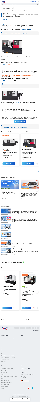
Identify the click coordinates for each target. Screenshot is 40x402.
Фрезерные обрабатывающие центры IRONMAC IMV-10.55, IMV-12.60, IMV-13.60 (29, 291)
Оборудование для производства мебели (9, 341)
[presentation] (3, 190)
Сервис (22, 338)
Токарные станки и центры (6, 347)
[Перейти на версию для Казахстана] (33, 388)
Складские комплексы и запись (7, 368)
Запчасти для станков (5, 359)
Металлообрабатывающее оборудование (9, 338)
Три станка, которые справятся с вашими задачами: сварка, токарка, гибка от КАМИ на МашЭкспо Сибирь (23, 218)
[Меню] (38, 1)
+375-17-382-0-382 (25, 368)
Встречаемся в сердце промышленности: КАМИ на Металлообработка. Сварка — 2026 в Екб (22, 210)
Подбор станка (33, 1)
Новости (2, 378)
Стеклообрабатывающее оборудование (8, 355)
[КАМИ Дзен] (38, 328)
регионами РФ (20, 320)
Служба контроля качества (6, 382)
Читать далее (14, 198)
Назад (4, 8)
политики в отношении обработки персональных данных (25, 392)
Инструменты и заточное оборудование (9, 353)
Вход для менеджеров (26, 385)
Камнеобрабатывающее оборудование (8, 357)
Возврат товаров (4, 386)
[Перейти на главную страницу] (3, 2)
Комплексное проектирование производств (29, 343)
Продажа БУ (3, 361)
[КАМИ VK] (33, 328)
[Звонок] (17, 399)
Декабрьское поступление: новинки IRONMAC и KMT (22, 232)
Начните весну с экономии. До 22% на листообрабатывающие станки (24, 225)
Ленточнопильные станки (6, 349)
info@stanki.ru (23, 372)
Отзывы (2, 374)
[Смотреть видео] (14, 308)
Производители (4, 372)
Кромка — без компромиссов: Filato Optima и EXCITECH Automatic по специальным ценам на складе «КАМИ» (29, 191)
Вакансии (3, 388)
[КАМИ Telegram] (35, 328)
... (12, 8)
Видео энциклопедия (5, 380)
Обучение (23, 347)
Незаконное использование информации (9, 376)
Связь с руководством (5, 384)
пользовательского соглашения (8, 393)
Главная (8, 8)
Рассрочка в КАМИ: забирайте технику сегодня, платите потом (9, 191)
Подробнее (8, 163)
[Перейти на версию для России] (29, 388)
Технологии (3, 370)
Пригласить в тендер (25, 341)
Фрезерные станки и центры (6, 345)
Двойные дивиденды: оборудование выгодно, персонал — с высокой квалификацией (24, 249)
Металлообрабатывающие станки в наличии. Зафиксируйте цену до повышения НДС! (25, 241)
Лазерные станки (4, 351)
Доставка (22, 345)
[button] (17, 313)
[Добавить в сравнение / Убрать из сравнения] (17, 163)
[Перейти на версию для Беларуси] (31, 388)
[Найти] (2, 4)
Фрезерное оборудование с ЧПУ (7, 343)
